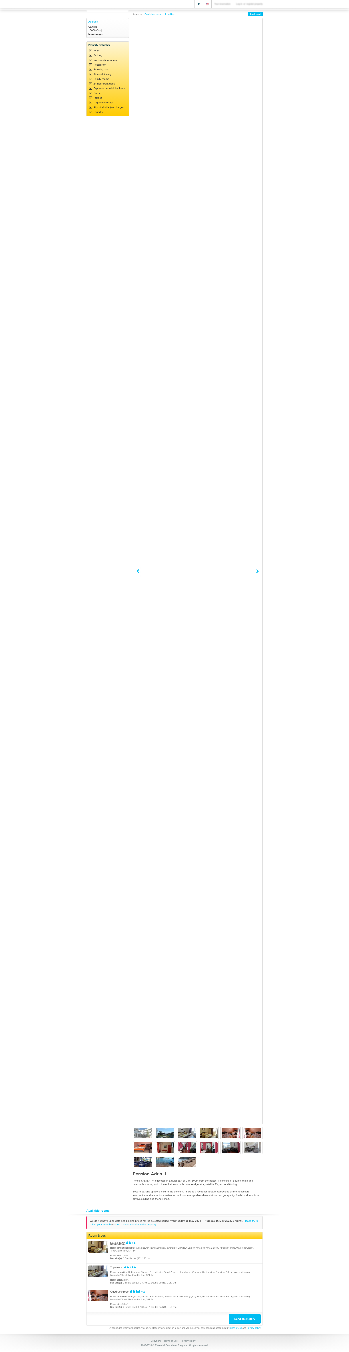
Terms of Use (235, 1328)
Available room (153, 14)
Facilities (170, 14)
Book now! (255, 14)
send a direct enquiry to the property (135, 1224)
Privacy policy (253, 1328)
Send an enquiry (244, 1318)
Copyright (156, 1340)
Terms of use (171, 1340)
